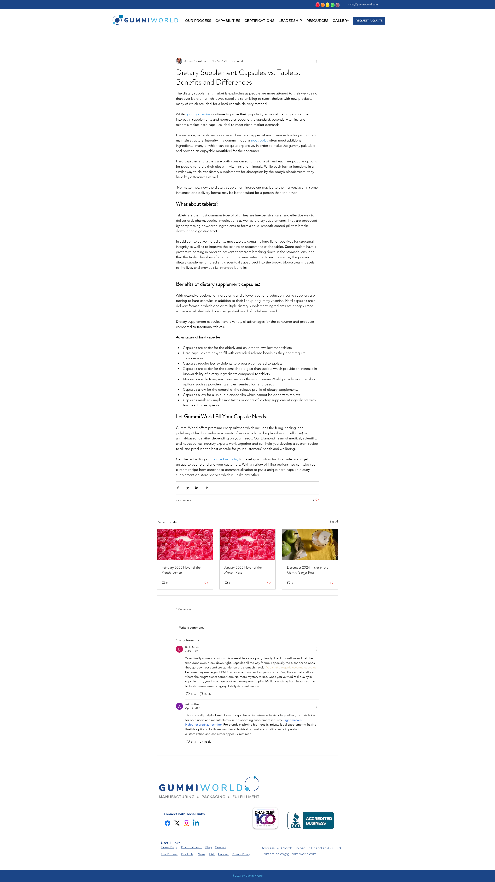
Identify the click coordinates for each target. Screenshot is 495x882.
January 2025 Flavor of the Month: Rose (243, 570)
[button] (227, 21)
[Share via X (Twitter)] (187, 488)
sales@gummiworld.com (363, 4)
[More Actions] (316, 649)
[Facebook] (167, 823)
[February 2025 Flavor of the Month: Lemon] (185, 544)
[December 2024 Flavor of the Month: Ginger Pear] (310, 544)
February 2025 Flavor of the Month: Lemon (181, 570)
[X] (177, 823)
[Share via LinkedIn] (197, 488)
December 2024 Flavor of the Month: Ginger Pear (307, 570)
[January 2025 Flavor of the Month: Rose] (248, 544)
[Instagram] (186, 823)
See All (334, 521)
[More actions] (316, 61)
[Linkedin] (196, 823)
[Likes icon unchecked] (187, 694)
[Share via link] (206, 488)
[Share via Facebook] (178, 488)
